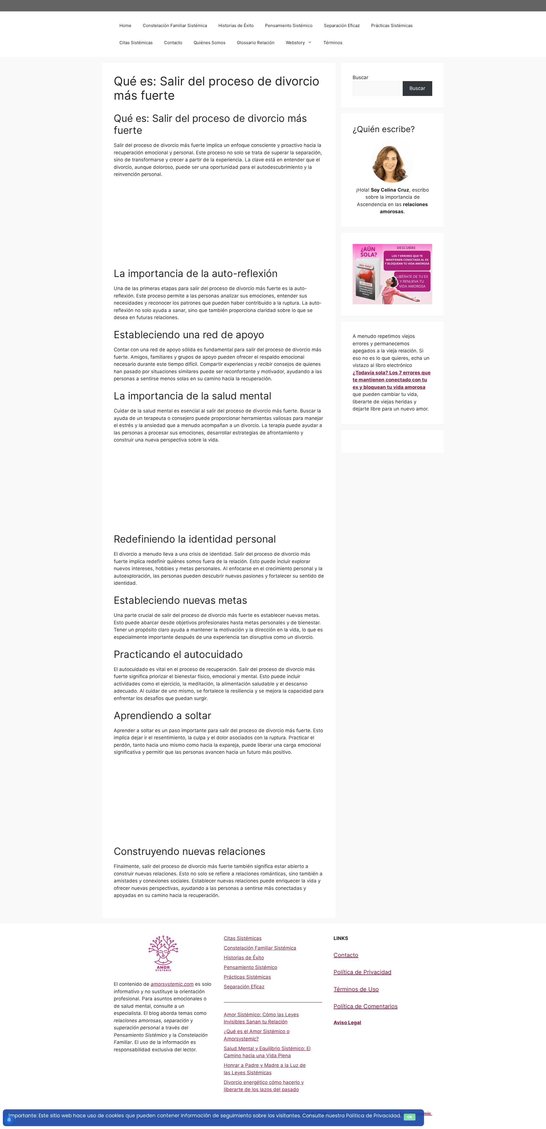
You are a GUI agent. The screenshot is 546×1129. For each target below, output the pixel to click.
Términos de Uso (356, 989)
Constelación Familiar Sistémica (175, 25)
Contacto (173, 42)
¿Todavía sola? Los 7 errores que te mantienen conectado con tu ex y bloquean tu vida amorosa (392, 380)
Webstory (295, 42)
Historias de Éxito (236, 25)
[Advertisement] (219, 225)
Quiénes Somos (210, 42)
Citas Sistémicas (136, 42)
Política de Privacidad (362, 972)
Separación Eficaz (342, 25)
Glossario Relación (255, 42)
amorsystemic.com (172, 984)
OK (409, 1117)
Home (125, 25)
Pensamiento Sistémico (289, 25)
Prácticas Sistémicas (392, 25)
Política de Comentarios (366, 1006)
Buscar (360, 77)
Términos (332, 42)
